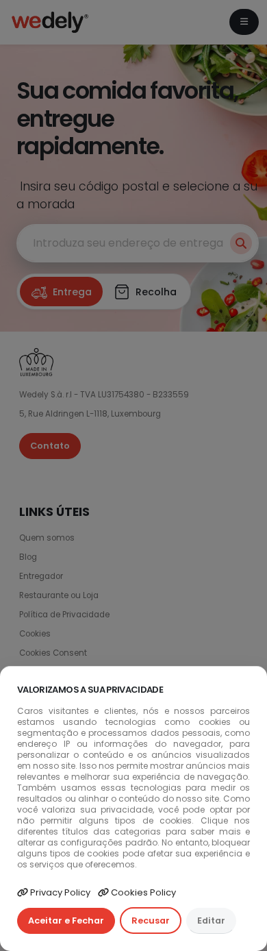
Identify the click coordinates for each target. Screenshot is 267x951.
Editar (211, 920)
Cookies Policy (142, 892)
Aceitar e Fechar (66, 920)
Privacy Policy (59, 892)
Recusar (150, 920)
